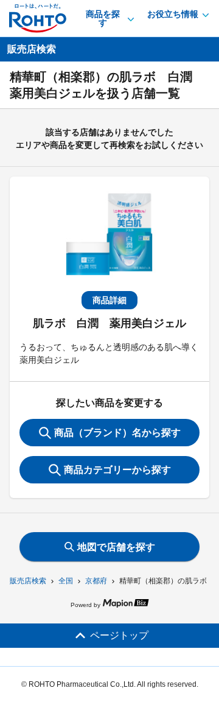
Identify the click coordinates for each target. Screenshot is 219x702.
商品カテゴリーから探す (117, 470)
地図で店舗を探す (116, 547)
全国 (65, 581)
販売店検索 (28, 581)
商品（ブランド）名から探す (117, 432)
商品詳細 (109, 300)
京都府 (96, 581)
